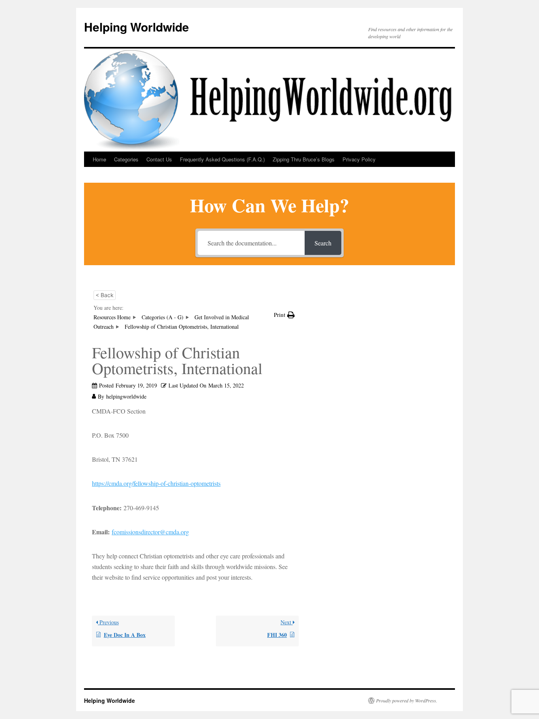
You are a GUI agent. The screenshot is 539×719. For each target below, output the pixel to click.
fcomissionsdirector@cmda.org (150, 532)
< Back (104, 295)
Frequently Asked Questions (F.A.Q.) (222, 159)
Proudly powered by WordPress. (406, 700)
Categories (126, 159)
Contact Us (159, 159)
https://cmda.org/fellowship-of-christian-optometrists (156, 483)
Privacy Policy (359, 159)
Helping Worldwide (136, 26)
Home (99, 159)
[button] (284, 314)
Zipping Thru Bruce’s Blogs (304, 159)
